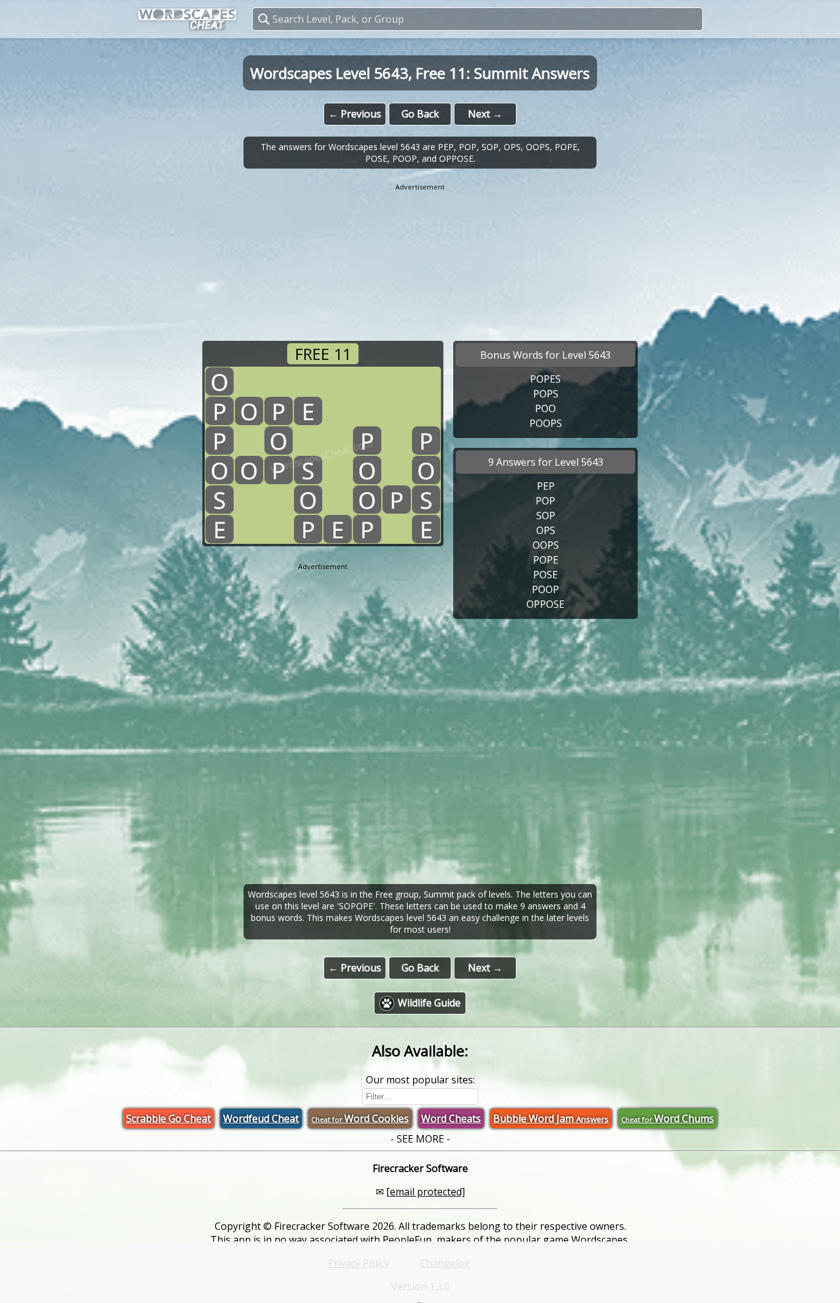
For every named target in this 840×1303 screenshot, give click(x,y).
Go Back (420, 114)
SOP (545, 515)
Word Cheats (451, 1118)
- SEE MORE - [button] (420, 1139)
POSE (545, 574)
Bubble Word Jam (551, 1118)
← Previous (354, 114)
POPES (545, 379)
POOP (545, 589)
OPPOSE (545, 604)
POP (545, 501)
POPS (545, 393)
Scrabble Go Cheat (168, 1118)
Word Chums (667, 1118)
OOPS (546, 545)
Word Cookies (360, 1118)
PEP (546, 486)
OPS (545, 530)
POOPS (545, 423)
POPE (545, 560)
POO (545, 408)
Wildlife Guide (429, 1003)
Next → (485, 114)
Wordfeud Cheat (261, 1118)
